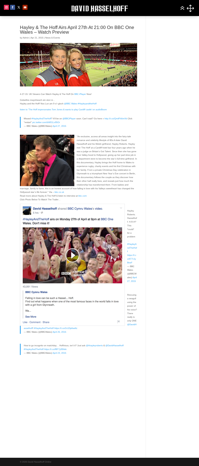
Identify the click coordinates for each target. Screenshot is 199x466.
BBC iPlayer (80, 94)
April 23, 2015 (59, 353)
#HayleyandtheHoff (87, 103)
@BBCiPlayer (69, 118)
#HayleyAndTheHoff (41, 118)
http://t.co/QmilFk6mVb (115, 118)
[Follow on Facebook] (12, 7)
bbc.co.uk (59, 192)
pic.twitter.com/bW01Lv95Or (46, 122)
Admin (26, 37)
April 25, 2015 (59, 332)
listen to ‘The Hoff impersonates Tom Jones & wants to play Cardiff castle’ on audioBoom (63, 109)
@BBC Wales (70, 103)
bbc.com (82, 196)
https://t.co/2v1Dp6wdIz (65, 328)
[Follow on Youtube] (25, 7)
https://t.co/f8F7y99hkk (55, 349)
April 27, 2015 (59, 126)
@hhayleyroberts (94, 345)
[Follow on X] (18, 7)
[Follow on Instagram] (6, 7)
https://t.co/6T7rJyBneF (131, 259)
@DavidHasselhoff (114, 345)
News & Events (52, 37)
